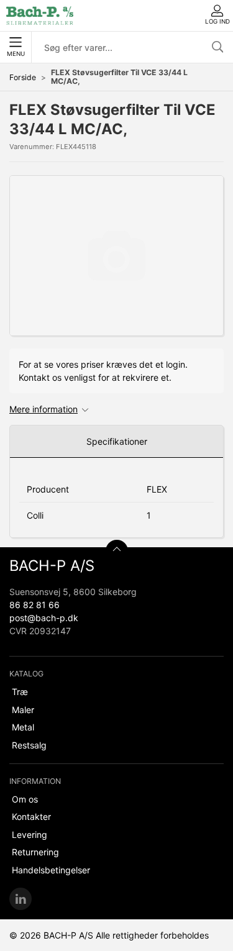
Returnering (35, 852)
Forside (22, 77)
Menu (16, 53)
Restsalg (29, 745)
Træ (20, 691)
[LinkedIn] (20, 899)
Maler (23, 709)
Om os (25, 799)
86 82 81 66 (34, 604)
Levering (29, 834)
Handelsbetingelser (51, 870)
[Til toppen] (117, 551)
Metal (23, 727)
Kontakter (31, 816)
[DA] (40, 15)
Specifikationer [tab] (116, 441)
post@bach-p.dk (43, 617)
